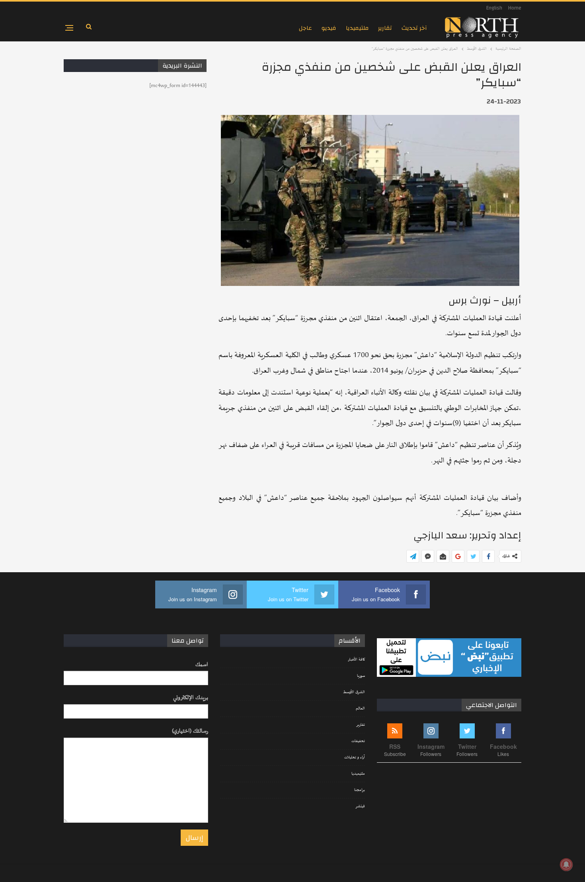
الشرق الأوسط (354, 692)
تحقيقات (358, 741)
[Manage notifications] (566, 864)
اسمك (201, 665)
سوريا (361, 676)
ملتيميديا (357, 28)
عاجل (305, 28)
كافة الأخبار (356, 659)
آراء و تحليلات (354, 757)
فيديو (329, 28)
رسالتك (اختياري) (190, 731)
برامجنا (359, 790)
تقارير (385, 28)
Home (514, 8)
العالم (360, 708)
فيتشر (360, 806)
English (494, 8)
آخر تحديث (414, 28)
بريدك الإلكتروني (190, 698)
